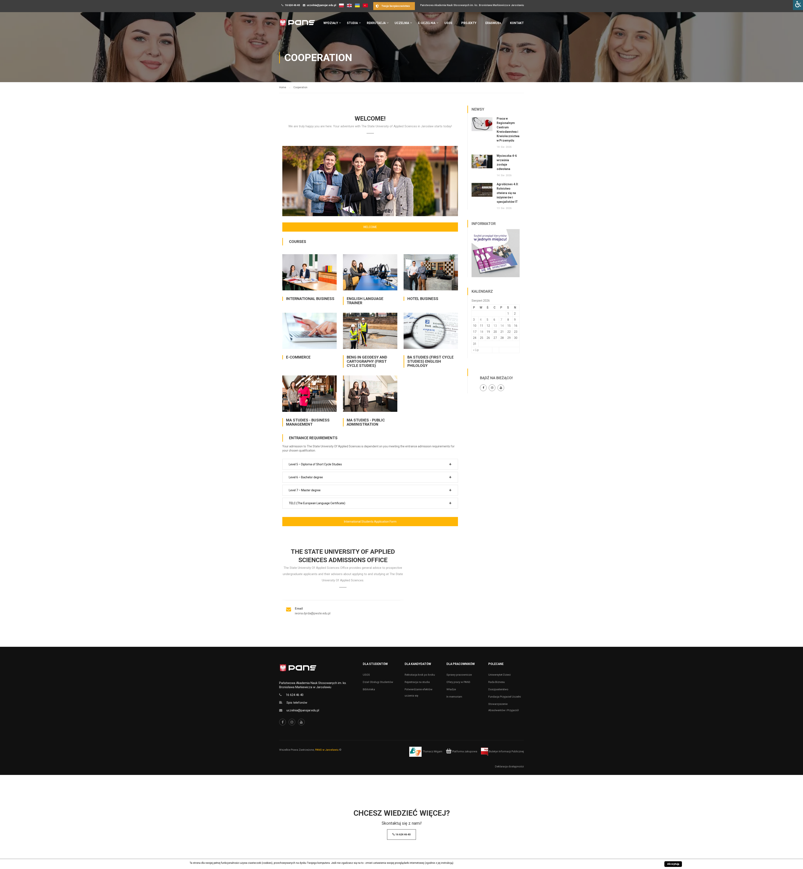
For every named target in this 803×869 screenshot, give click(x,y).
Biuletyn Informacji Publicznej (506, 751)
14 (502, 325)
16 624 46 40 (292, 5)
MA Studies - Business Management (308, 422)
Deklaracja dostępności (509, 766)
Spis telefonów (296, 702)
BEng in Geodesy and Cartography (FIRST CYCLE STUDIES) (367, 361)
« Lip (476, 350)
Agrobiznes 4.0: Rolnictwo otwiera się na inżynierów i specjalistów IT (507, 192)
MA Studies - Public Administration (366, 422)
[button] (370, 464)
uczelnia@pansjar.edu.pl (321, 5)
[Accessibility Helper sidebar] (798, 5)
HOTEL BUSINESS (422, 298)
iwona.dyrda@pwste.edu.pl (312, 613)
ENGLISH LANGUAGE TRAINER (365, 300)
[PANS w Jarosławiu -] (297, 24)
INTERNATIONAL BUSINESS (310, 298)
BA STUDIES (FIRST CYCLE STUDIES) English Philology (430, 361)
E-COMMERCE (298, 357)
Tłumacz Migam (432, 751)
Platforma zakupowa (464, 751)
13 (495, 325)
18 (481, 331)
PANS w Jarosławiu (327, 749)
